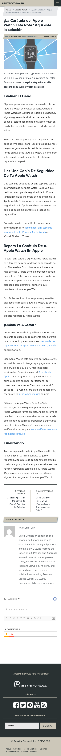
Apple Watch (50, 36)
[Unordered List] (24, 618)
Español (33, 752)
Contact (24, 752)
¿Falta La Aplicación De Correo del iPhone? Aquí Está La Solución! (16, 502)
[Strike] (17, 618)
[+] (42, 618)
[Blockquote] (28, 618)
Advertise (17, 749)
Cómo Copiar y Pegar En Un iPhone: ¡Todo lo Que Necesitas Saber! (43, 504)
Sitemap (43, 749)
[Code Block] (31, 618)
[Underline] (13, 618)
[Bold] (6, 618)
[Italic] (10, 618)
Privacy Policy (12, 752)
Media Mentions (30, 749)
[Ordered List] (21, 618)
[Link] (35, 618)
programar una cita (29, 394)
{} (38, 618)
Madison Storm (16, 36)
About (8, 749)
